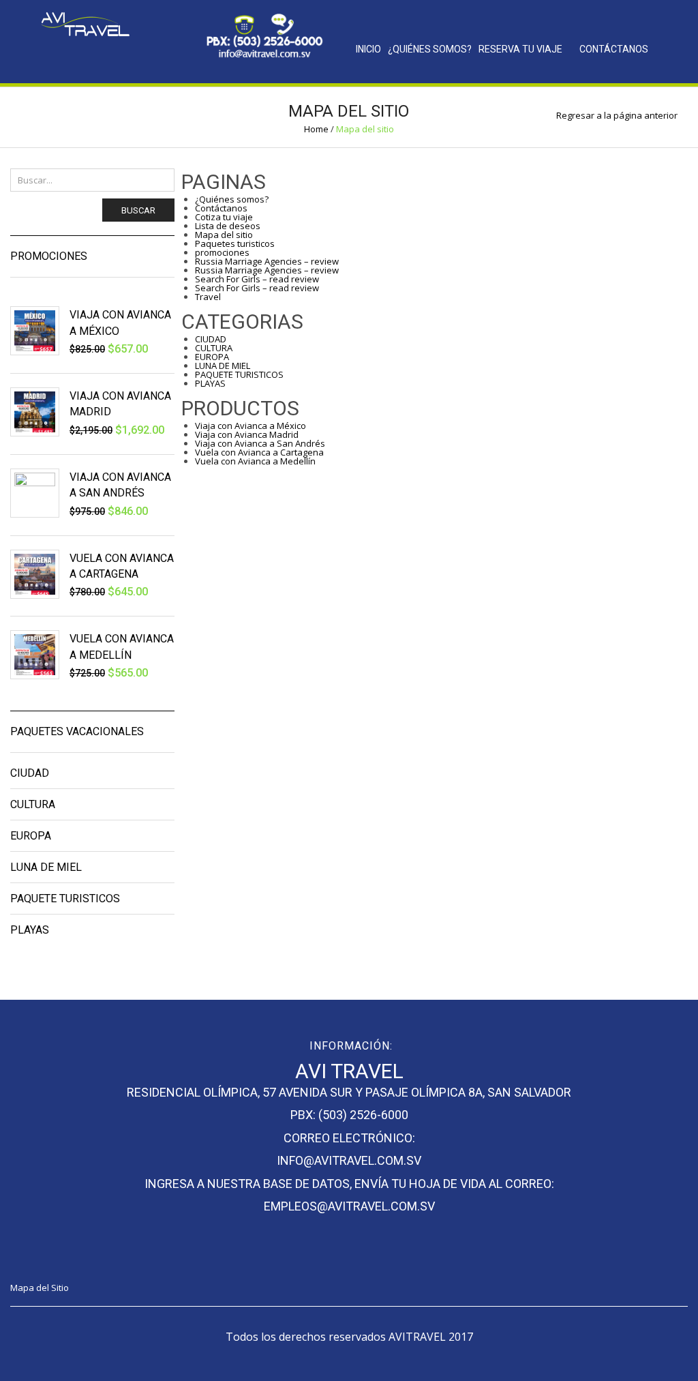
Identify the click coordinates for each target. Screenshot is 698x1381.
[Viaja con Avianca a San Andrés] (34, 493)
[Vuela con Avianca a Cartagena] (34, 574)
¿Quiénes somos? (430, 49)
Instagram (123, 56)
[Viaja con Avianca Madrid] (34, 411)
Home (316, 129)
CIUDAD (210, 339)
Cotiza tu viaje (224, 217)
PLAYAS (210, 383)
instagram (77, 1259)
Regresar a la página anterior (617, 115)
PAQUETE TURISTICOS (239, 374)
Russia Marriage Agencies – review (267, 261)
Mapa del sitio (224, 234)
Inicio (368, 49)
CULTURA (213, 348)
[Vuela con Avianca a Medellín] (34, 654)
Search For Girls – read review (257, 279)
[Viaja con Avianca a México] (34, 330)
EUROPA (212, 357)
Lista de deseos (227, 226)
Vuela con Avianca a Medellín (255, 461)
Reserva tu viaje (520, 49)
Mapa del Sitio (39, 1287)
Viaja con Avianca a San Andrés (260, 443)
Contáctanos (613, 49)
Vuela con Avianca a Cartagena (259, 452)
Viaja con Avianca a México (250, 425)
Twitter (97, 56)
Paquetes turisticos (235, 243)
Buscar (138, 210)
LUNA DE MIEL (222, 365)
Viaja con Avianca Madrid (247, 434)
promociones (222, 252)
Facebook (70, 56)
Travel (208, 297)
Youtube (104, 1259)
